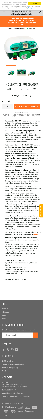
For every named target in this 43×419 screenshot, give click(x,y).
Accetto (35, 3)
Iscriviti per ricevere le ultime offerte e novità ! (18, 330)
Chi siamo (5, 312)
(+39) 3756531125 (17, 396)
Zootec (9, 403)
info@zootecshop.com (13, 393)
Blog (4, 315)
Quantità (6, 101)
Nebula (36, 234)
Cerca (4, 319)
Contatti (5, 309)
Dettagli (30, 8)
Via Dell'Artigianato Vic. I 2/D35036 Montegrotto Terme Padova (14, 384)
